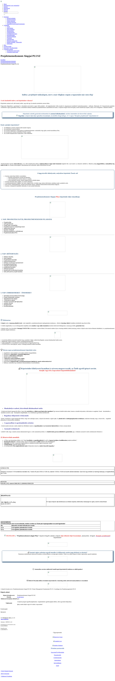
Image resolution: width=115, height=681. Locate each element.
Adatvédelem (57, 660)
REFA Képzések (5, 673)
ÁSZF (57, 665)
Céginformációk (57, 657)
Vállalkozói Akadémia (6, 676)
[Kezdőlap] (1, 1)
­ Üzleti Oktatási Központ (7, 671)
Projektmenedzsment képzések (8, 61)
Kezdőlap (3, 59)
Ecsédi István (20, 597)
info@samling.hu (4, 619)
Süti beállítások (57, 663)
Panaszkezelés (57, 655)
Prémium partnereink (57, 648)
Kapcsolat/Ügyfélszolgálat (57, 652)
